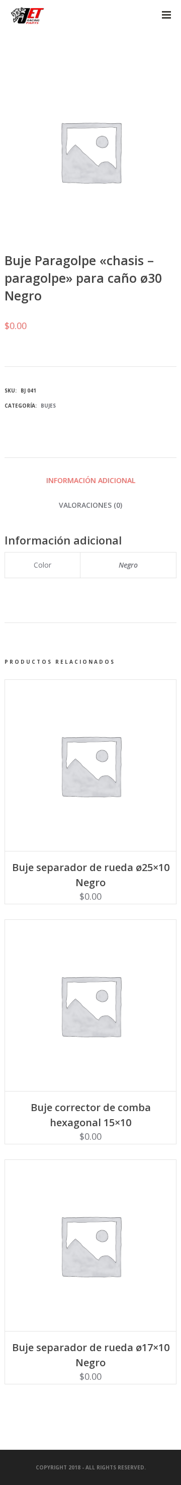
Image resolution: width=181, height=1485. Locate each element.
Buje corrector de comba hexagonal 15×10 (91, 1115)
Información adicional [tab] (90, 480)
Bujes (48, 405)
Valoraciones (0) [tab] (90, 505)
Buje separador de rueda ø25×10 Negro (90, 875)
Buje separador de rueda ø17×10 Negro (90, 1355)
